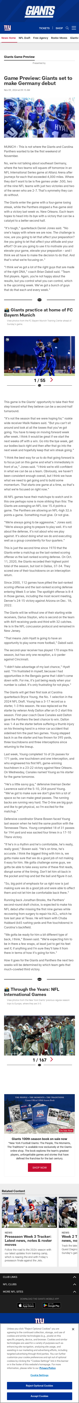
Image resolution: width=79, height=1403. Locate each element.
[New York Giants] (39, 1322)
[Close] (73, 1329)
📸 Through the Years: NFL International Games (31, 991)
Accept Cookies (40, 1396)
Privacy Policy (48, 1368)
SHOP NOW (40, 1167)
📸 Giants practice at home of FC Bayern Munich (38, 312)
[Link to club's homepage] (7, 26)
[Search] (67, 27)
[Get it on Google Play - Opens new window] (51, 1307)
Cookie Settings (39, 1375)
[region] (39, 1363)
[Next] (51, 380)
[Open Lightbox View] (39, 362)
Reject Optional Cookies (39, 1385)
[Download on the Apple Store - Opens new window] (26, 1306)
